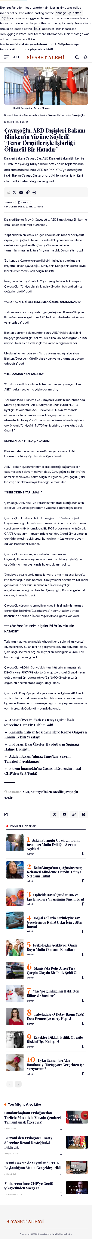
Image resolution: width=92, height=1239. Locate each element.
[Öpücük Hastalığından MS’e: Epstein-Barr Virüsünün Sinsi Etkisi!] (15, 897)
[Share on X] (14, 192)
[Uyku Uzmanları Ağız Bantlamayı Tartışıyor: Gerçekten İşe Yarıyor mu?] (15, 1062)
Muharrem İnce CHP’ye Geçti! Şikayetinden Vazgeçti (28, 1185)
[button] (8, 57)
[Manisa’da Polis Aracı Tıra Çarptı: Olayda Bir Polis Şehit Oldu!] (15, 970)
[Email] (21, 192)
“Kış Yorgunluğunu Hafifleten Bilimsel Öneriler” (53, 993)
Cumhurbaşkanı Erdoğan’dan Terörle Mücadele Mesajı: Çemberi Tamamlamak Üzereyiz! (32, 1117)
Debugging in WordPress (16, 34)
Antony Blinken (41, 792)
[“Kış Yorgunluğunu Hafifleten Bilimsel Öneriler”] (15, 993)
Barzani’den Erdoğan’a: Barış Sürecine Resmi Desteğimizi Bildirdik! (28, 1142)
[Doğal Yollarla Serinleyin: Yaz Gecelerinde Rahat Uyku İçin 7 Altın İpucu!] (15, 920)
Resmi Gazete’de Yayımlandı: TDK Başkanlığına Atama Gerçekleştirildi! (33, 1165)
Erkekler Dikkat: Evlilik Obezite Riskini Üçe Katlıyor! (55, 1039)
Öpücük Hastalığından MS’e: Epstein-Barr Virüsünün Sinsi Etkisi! (55, 897)
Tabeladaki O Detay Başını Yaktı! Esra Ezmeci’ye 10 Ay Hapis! (55, 1016)
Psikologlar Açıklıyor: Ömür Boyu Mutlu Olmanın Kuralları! (52, 947)
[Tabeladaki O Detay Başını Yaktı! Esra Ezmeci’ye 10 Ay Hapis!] (15, 1016)
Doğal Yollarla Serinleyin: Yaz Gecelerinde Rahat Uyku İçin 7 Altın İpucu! (54, 922)
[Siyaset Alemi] (46, 57)
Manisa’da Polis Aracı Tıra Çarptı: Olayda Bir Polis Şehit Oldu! (55, 970)
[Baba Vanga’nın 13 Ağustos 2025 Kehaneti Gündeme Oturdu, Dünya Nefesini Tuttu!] (15, 870)
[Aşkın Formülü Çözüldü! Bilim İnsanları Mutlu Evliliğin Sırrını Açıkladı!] (15, 842)
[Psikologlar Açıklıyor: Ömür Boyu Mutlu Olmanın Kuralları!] (15, 947)
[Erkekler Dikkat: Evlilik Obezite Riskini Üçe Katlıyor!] (15, 1039)
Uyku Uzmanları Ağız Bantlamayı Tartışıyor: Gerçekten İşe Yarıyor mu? (55, 1064)
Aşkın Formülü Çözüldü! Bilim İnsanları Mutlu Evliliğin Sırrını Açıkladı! (53, 844)
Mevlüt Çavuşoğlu (65, 792)
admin (8, 202)
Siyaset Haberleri (16, 121)
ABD (25, 792)
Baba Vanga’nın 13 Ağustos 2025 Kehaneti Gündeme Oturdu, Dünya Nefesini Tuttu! (54, 871)
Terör (8, 798)
